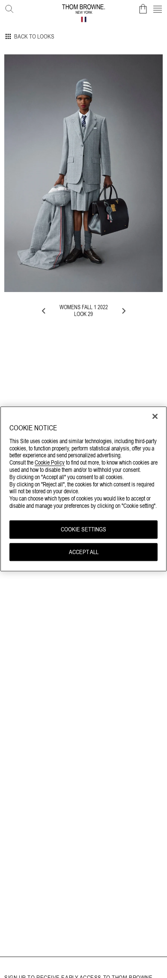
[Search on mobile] (7, 7)
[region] (83, 489)
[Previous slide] (44, 310)
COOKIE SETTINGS (83, 529)
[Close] (155, 416)
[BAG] (143, 9)
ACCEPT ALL (83, 552)
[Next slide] (123, 310)
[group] (83, 173)
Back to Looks (34, 36)
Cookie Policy (50, 462)
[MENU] (157, 9)
